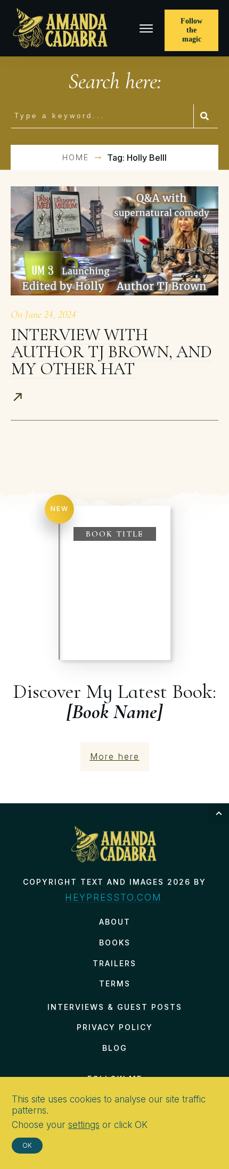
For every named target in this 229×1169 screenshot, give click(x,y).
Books (114, 942)
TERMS (114, 983)
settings (84, 1124)
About (114, 921)
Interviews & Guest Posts (114, 1006)
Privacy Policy (115, 1027)
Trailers (114, 963)
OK (27, 1145)
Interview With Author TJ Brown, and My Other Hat (111, 351)
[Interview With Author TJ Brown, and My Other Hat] (114, 240)
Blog (114, 1047)
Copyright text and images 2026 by (114, 881)
